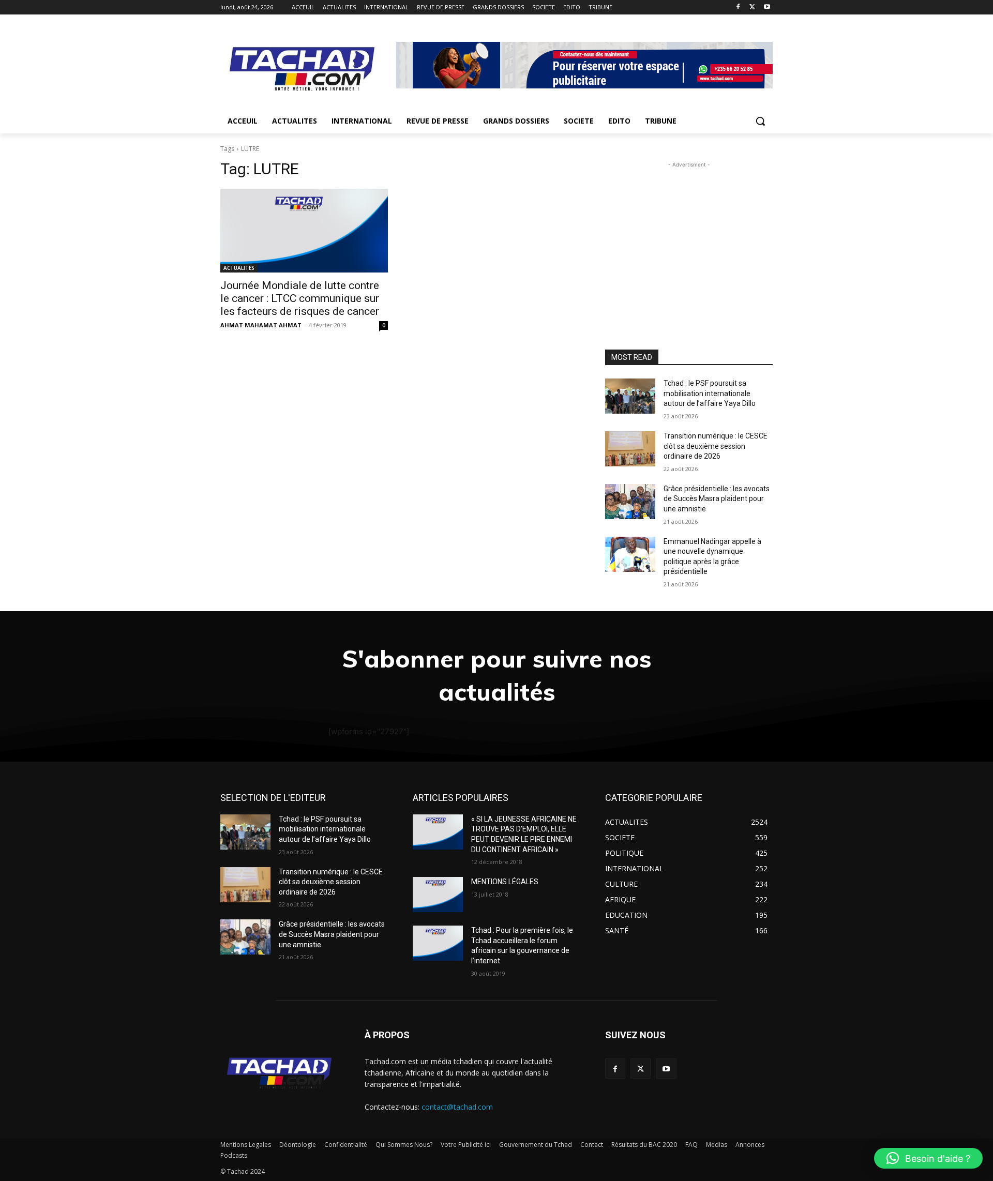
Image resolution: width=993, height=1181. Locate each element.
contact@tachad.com (457, 1107)
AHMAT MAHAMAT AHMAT (261, 325)
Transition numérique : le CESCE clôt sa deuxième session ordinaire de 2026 (716, 446)
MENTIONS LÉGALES (504, 881)
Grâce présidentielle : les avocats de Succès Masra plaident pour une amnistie (717, 498)
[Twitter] (752, 7)
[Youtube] (767, 7)
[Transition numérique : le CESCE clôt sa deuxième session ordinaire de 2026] (630, 448)
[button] (760, 121)
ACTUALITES (238, 267)
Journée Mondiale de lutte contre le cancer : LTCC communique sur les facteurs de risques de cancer (299, 298)
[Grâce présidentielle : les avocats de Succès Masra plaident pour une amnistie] (630, 501)
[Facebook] (738, 7)
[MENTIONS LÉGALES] (438, 894)
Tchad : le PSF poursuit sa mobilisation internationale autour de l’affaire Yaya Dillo (710, 393)
